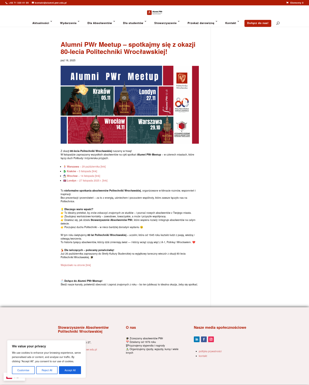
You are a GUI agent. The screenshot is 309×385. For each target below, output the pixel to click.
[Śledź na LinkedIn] (197, 339)
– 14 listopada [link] (83, 176)
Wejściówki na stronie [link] (76, 265)
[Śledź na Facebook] (204, 339)
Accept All (70, 370)
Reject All (47, 370)
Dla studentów (133, 23)
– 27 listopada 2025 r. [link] (87, 180)
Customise (23, 370)
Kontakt (230, 23)
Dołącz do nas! (258, 23)
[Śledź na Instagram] (211, 339)
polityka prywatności (210, 351)
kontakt (203, 356)
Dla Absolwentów (99, 23)
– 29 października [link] (86, 166)
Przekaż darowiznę (201, 23)
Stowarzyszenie (165, 23)
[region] (46, 359)
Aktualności (40, 23)
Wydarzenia (68, 23)
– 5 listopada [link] (82, 171)
